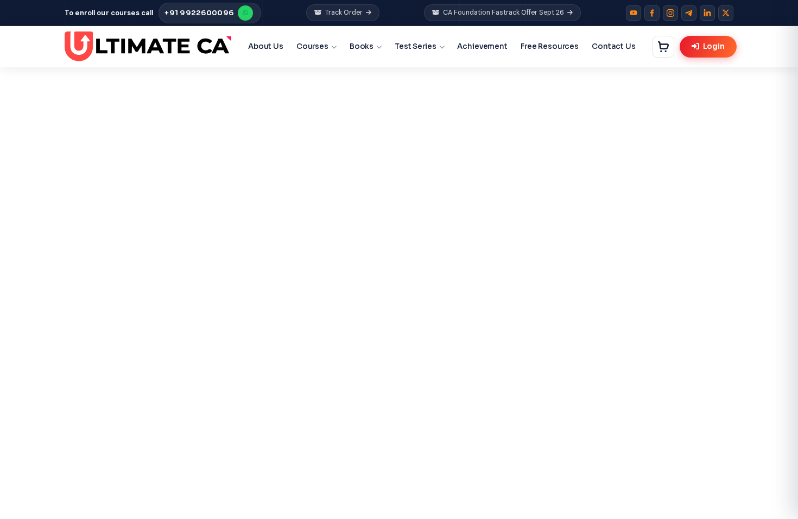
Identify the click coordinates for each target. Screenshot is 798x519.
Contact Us (614, 46)
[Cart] (663, 47)
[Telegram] (688, 13)
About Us (265, 46)
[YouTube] (633, 13)
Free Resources (550, 46)
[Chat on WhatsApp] (245, 13)
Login (714, 46)
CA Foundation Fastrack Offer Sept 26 (503, 12)
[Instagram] (670, 13)
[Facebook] (652, 13)
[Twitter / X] (725, 13)
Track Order (344, 12)
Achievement (482, 46)
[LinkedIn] (707, 13)
